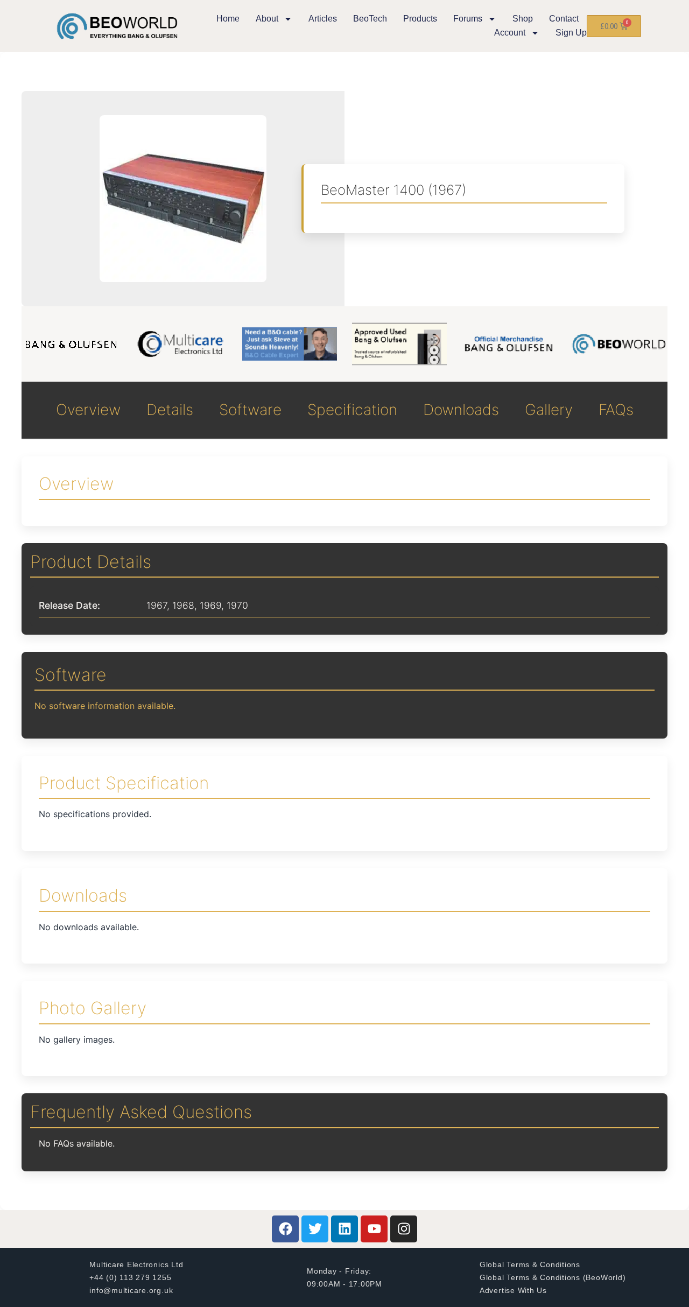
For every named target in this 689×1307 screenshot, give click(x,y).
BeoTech (370, 18)
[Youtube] (374, 1228)
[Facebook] (285, 1228)
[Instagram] (403, 1228)
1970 (237, 605)
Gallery (549, 409)
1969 (210, 605)
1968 (183, 605)
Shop (522, 18)
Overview (88, 409)
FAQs (616, 409)
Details (169, 409)
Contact (564, 18)
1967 (156, 605)
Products (420, 18)
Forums (467, 18)
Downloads (461, 409)
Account (509, 32)
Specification (352, 409)
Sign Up (571, 32)
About (267, 18)
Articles (322, 18)
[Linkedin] (344, 1228)
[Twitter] (314, 1228)
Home (228, 18)
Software (250, 409)
